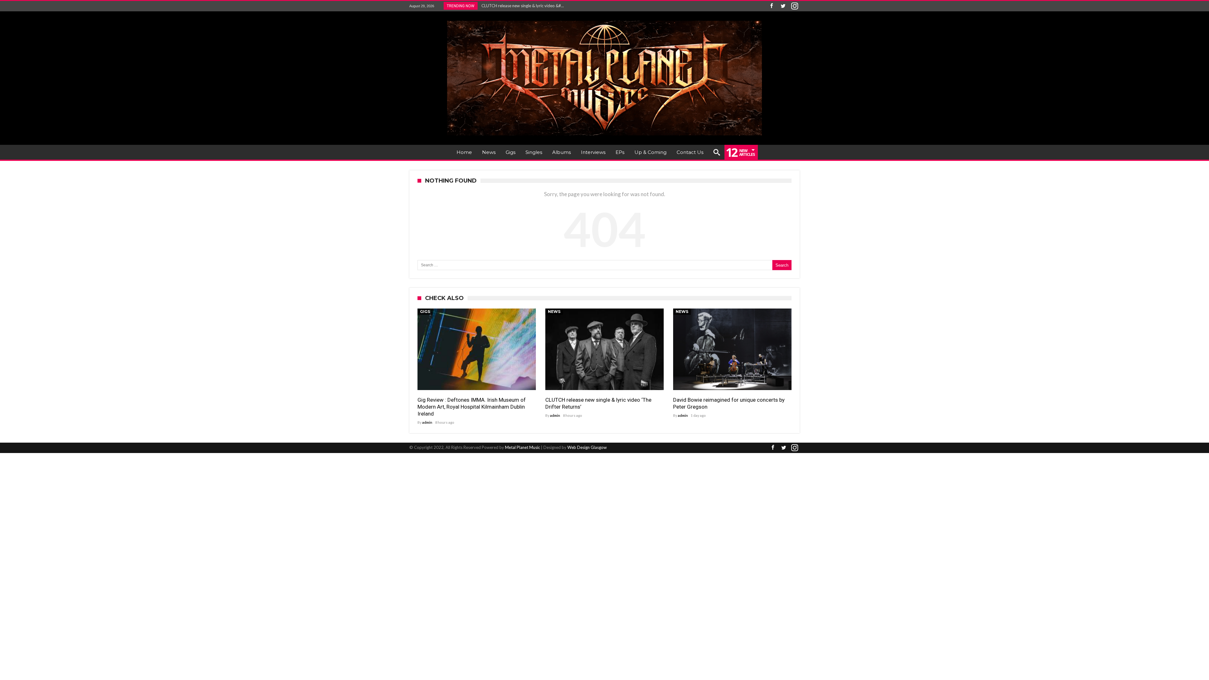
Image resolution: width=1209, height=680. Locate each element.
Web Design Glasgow (587, 447)
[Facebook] (771, 6)
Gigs (425, 311)
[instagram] (795, 6)
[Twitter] (783, 6)
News (554, 311)
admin (427, 422)
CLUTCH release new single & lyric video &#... (521, 5)
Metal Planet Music (522, 447)
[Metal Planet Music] (604, 20)
